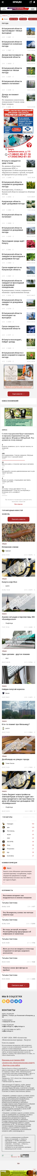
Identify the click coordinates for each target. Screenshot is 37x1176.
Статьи (25, 15)
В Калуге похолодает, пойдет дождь (12, 341)
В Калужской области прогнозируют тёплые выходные (12, 31)
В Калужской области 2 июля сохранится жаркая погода (13, 355)
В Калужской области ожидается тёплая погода (12, 70)
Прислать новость (18, 519)
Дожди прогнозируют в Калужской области (12, 56)
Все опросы (18, 504)
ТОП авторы (7, 817)
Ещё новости (17, 394)
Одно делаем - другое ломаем (16, 654)
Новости (4, 15)
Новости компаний (10, 401)
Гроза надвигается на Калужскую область (12, 268)
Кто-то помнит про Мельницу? (16, 724)
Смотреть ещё (17, 985)
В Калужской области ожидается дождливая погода (12, 230)
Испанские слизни (10, 547)
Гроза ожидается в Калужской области (11, 327)
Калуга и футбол (9, 582)
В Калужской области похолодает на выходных (12, 315)
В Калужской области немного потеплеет (12, 82)
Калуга (4, 614)
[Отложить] (13, 37)
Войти (34, 2)
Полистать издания (8, 1043)
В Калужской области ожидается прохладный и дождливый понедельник (13, 284)
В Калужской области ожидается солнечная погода (12, 44)
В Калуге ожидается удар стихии (11, 162)
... (17, 876)
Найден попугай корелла (13, 689)
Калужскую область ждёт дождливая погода (13, 202)
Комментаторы (29, 817)
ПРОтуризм (23, 19)
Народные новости (15, 15)
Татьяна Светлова (9, 903)
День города (13, 19)
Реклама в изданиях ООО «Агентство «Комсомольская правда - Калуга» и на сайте (18, 1062)
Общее (4, 544)
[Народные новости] (31, 2)
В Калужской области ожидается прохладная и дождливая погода (13, 256)
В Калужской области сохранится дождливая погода (12, 184)
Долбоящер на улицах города (15, 759)
